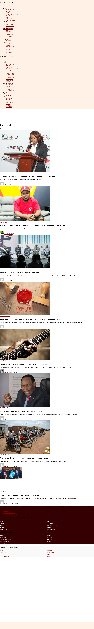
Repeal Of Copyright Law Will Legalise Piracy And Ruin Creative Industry (30, 319)
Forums (49, 554)
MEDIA (1, 521)
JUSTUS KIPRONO (8, 234)
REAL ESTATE (50, 537)
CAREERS (2, 525)
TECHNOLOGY (50, 523)
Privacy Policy (3, 552)
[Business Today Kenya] (6, 57)
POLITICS (2, 523)
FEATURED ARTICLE (52, 525)
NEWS (48, 521)
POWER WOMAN (51, 529)
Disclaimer (2, 554)
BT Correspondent (8, 328)
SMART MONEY (3, 537)
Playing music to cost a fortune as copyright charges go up (24, 458)
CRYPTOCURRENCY (4, 541)
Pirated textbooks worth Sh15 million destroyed (19, 495)
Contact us (49, 556)
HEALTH (49, 527)
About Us (2, 550)
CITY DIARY (2, 527)
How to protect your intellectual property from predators (23, 364)
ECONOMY (49, 535)
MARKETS (49, 539)
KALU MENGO (7, 281)
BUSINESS (2, 535)
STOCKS (49, 541)
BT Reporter (7, 185)
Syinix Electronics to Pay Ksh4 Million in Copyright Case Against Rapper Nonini (32, 225)
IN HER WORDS (3, 529)
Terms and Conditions (5, 556)
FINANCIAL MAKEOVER (5, 539)
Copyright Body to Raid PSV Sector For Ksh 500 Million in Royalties (27, 176)
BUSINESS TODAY (8, 503)
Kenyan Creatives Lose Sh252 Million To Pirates (19, 272)
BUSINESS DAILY (8, 466)
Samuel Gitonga (8, 372)
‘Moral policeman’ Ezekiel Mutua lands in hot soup (21, 411)
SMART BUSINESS (4, 543)
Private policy (50, 552)
